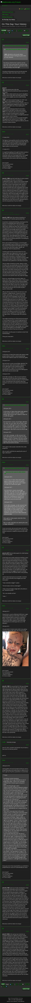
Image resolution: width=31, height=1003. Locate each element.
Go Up (3, 984)
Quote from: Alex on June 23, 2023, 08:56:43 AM (15, 405)
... (16, 30)
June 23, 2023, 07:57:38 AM (7, 212)
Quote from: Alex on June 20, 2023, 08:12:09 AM (15, 45)
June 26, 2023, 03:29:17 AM (7, 762)
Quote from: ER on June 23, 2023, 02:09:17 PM (15, 468)
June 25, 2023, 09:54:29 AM (7, 683)
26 (2, 32)
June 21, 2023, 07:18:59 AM (7, 84)
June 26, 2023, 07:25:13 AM (7, 884)
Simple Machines (19, 999)
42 (6, 32)
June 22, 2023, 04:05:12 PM (7, 175)
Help (9, 998)
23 (21, 30)
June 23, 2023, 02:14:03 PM (7, 464)
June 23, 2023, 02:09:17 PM (7, 401)
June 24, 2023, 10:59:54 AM (7, 608)
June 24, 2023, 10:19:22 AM (7, 550)
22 (18, 30)
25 (27, 30)
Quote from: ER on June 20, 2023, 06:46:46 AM (16, 49)
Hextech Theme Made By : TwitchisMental (15, 1001)
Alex (3, 132)
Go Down (4, 30)
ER (3, 40)
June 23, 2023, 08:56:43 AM (7, 348)
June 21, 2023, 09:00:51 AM (7, 134)
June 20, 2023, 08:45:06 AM (7, 42)
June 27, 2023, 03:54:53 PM (7, 931)
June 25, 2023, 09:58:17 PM (7, 744)
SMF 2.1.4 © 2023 (12, 999)
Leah (3, 742)
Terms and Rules (14, 998)
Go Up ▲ (21, 998)
